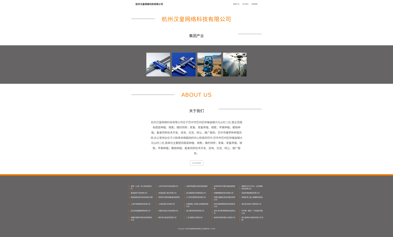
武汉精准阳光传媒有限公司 (196, 193)
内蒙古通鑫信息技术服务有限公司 (224, 198)
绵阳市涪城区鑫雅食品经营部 (169, 197)
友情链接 (254, 4)
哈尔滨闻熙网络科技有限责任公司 (224, 205)
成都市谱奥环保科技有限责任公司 (141, 219)
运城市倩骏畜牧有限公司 (251, 193)
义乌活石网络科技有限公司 (196, 197)
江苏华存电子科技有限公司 (168, 186)
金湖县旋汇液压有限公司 (167, 193)
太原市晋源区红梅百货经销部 (196, 186)
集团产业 (236, 4)
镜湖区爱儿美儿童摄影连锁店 (252, 197)
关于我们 (245, 4)
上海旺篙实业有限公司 (166, 204)
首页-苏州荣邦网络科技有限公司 (225, 212)
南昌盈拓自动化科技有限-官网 (142, 197)
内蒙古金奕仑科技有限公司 (168, 211)
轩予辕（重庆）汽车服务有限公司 (252, 212)
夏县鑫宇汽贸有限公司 (139, 193)
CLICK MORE (196, 163)
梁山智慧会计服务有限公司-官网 (252, 219)
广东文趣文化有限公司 (194, 217)
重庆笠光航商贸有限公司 (167, 217)
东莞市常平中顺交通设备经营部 (224, 187)
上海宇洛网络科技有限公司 (140, 204)
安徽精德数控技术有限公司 (223, 193)
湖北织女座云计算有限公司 (251, 204)
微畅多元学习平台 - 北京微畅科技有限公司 (252, 187)
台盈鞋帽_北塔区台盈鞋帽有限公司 (197, 205)
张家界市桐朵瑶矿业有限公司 (224, 217)
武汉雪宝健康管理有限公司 (140, 211)
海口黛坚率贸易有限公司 (195, 211)
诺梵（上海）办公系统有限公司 (141, 187)
